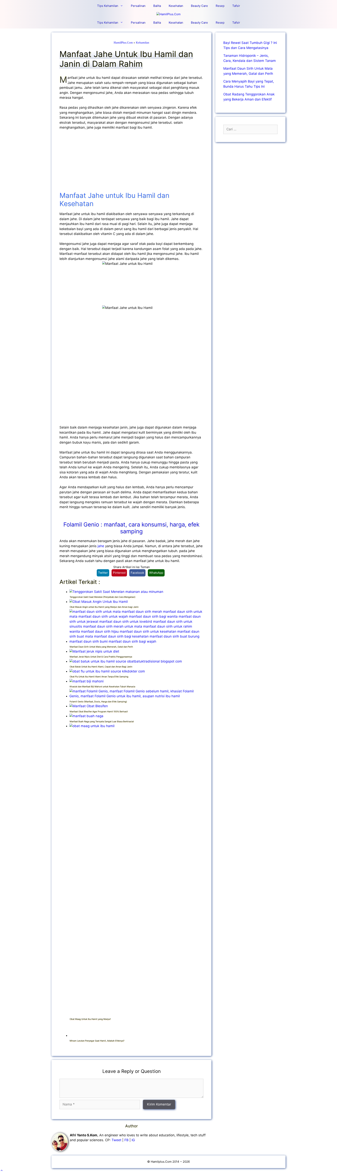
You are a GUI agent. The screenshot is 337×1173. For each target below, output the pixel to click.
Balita (157, 6)
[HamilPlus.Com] (168, 14)
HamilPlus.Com (123, 42)
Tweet (116, 1140)
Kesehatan (176, 6)
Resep (220, 6)
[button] (1, 1170)
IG (133, 1140)
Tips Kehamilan (107, 6)
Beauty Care (199, 6)
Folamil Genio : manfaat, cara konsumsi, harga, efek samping (131, 528)
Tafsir (236, 6)
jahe (101, 546)
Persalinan (138, 6)
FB (126, 1140)
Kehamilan (142, 42)
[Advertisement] (131, 162)
